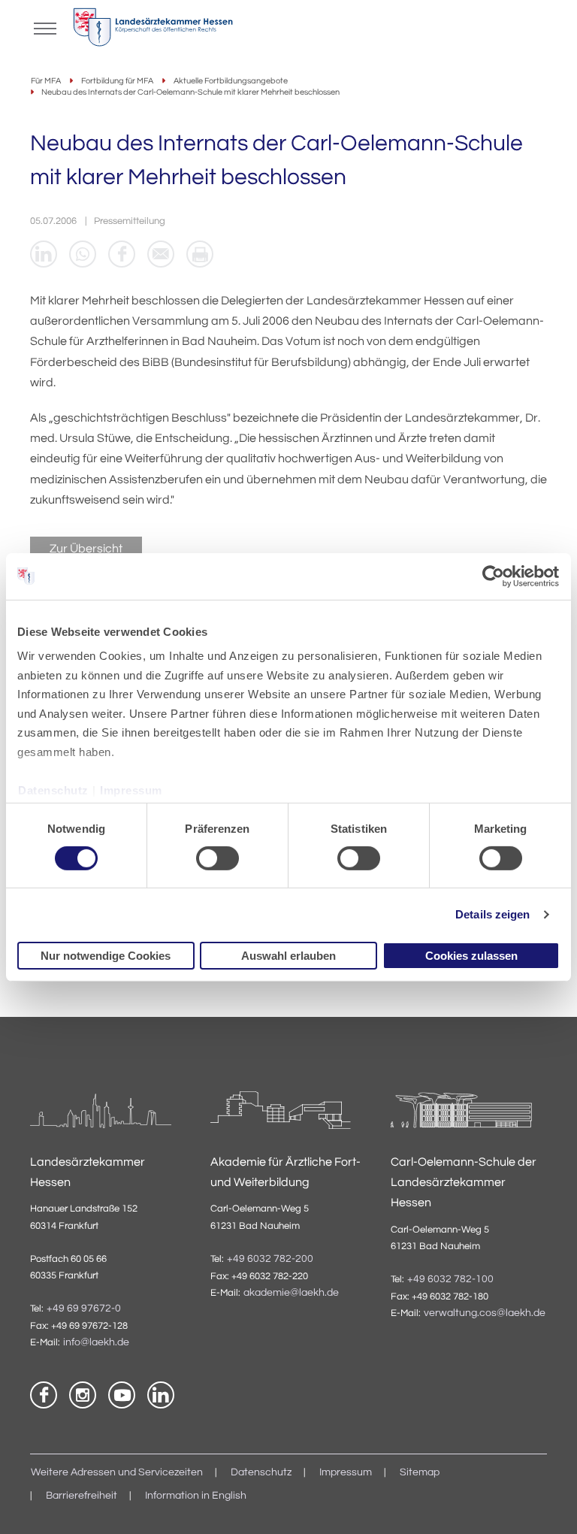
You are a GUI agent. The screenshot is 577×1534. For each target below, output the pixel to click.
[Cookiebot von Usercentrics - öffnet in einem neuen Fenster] (494, 576)
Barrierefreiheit (81, 1495)
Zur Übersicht (86, 549)
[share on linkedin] (44, 254)
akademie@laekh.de (291, 1292)
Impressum (131, 789)
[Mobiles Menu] (45, 27)
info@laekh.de (96, 1342)
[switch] (217, 858)
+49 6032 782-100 (450, 1279)
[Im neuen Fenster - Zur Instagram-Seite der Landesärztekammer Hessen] (83, 1395)
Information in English (195, 1495)
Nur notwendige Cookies (106, 955)
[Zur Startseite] (153, 31)
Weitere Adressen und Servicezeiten (117, 1472)
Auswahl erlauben (288, 955)
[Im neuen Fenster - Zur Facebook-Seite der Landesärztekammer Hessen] (44, 1395)
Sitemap (420, 1472)
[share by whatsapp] (83, 254)
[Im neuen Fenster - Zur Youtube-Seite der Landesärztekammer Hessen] (122, 1395)
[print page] (200, 254)
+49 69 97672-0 (84, 1308)
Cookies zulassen (471, 955)
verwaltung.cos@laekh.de (484, 1313)
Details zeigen (492, 914)
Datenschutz (53, 789)
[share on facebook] (122, 254)
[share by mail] (161, 254)
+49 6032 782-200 (270, 1259)
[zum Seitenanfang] (547, 1504)
